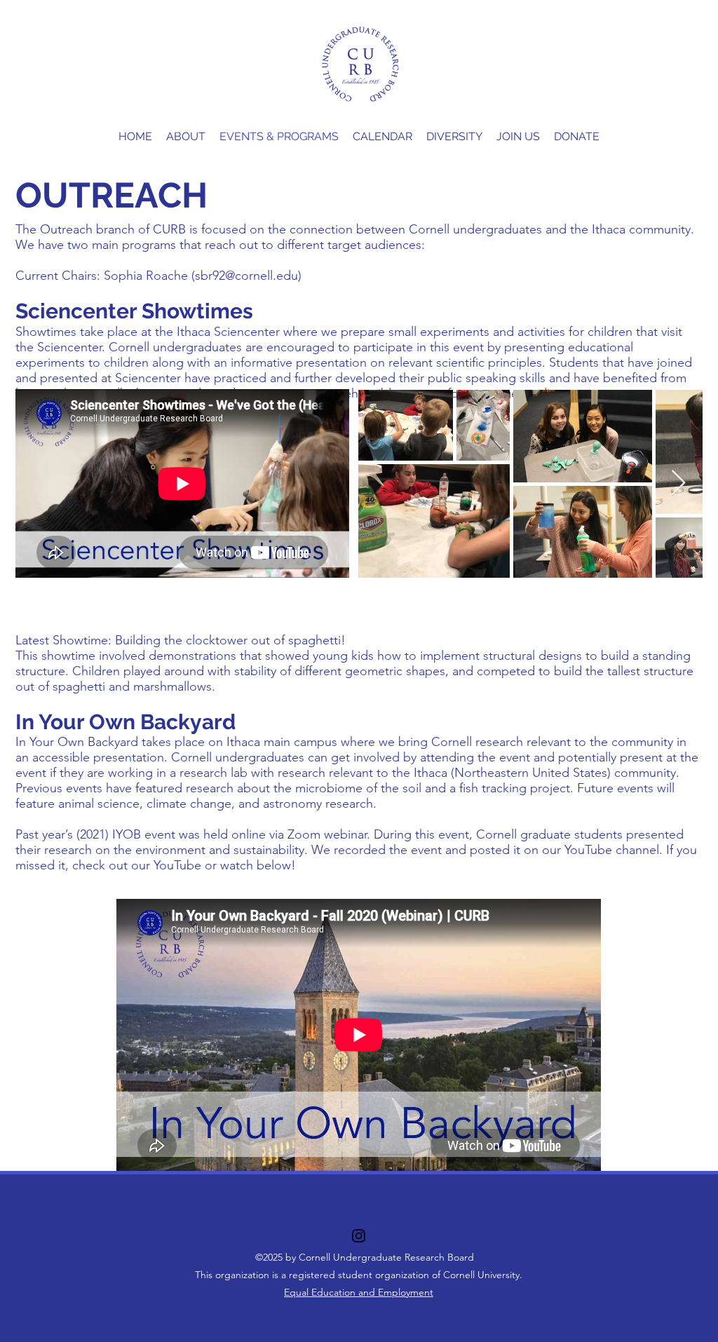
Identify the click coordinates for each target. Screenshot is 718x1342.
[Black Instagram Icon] (358, 1236)
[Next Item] (678, 483)
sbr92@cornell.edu (246, 275)
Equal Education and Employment (358, 1292)
